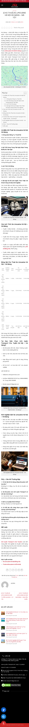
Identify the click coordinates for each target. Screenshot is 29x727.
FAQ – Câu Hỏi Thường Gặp (10, 124)
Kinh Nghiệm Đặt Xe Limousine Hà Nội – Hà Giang (14, 121)
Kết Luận (5, 126)
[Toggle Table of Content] (24, 93)
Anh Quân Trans (19, 724)
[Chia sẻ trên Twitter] (13, 570)
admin (21, 22)
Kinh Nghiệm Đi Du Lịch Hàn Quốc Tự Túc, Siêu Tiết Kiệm (16, 634)
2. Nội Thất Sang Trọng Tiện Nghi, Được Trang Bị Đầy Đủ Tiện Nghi (15, 101)
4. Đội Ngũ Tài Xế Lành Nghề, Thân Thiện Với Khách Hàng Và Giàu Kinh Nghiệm (15, 106)
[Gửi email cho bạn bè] (16, 570)
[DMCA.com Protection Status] (11, 685)
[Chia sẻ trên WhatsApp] (7, 570)
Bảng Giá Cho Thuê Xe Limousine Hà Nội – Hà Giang (14, 113)
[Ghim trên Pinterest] (19, 570)
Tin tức (14, 10)
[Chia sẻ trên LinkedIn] (21, 570)
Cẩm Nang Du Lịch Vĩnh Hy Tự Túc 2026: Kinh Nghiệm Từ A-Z (15, 627)
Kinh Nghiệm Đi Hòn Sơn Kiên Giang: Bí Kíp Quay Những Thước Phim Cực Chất (17, 620)
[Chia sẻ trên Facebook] (10, 570)
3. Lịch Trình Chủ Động (11, 104)
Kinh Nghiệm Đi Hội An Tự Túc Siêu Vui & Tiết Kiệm (17, 612)
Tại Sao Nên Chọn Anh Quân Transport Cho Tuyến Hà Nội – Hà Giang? (14, 117)
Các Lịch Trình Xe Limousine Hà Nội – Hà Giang (13, 110)
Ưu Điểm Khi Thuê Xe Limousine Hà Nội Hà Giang (14, 96)
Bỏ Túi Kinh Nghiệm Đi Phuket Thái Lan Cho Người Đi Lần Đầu (16, 641)
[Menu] (2, 5)
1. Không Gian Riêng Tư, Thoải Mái (14, 99)
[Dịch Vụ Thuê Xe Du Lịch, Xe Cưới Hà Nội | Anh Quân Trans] (14, 5)
